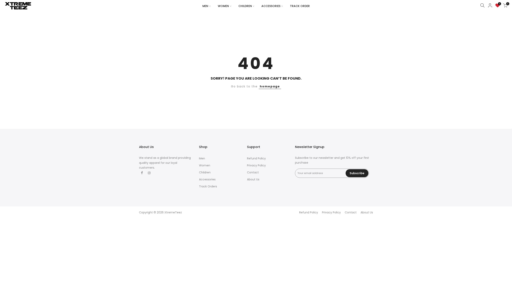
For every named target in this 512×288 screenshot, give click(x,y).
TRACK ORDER (300, 6)
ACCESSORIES (270, 6)
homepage (270, 86)
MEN (205, 6)
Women (204, 165)
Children (205, 172)
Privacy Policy (256, 165)
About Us (253, 179)
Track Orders (208, 186)
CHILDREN (245, 6)
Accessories (207, 179)
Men (202, 158)
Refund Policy (256, 158)
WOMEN (223, 6)
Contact (253, 172)
